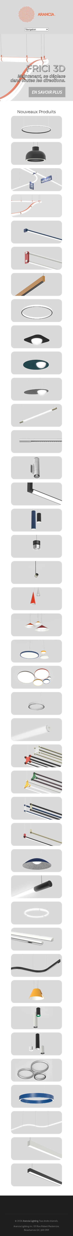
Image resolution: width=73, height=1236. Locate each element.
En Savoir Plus (47, 100)
